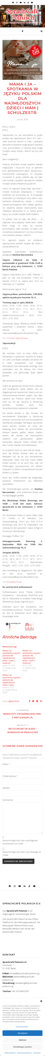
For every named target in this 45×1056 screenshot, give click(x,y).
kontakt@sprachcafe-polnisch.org (24, 973)
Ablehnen (22, 1040)
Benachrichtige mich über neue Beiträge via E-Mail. (21, 854)
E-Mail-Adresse (10, 776)
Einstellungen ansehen (22, 1047)
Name (6, 764)
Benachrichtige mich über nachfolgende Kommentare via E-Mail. (20, 842)
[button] (41, 1001)
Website (6, 788)
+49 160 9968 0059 (20, 991)
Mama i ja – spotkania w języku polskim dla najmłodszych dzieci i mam (11, 680)
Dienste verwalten (22, 1026)
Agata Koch (13, 701)
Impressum (37, 1053)
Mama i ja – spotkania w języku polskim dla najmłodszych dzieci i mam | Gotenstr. (11, 656)
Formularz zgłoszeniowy (17, 338)
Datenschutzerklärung (24, 1053)
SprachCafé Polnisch (22, 14)
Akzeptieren (22, 1033)
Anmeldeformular (14, 582)
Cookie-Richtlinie (10, 1053)
